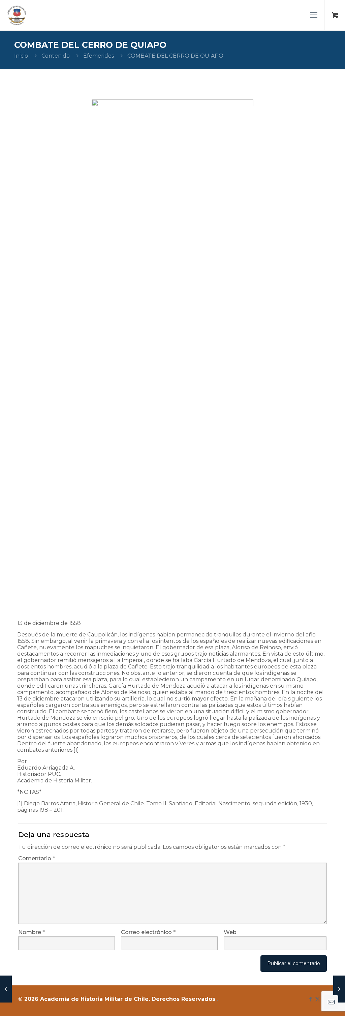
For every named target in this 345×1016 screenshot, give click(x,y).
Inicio (21, 56)
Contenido (55, 56)
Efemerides (98, 56)
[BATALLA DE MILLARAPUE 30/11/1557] (6, 989)
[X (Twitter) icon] (317, 999)
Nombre (31, 932)
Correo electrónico (148, 932)
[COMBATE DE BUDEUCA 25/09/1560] (339, 989)
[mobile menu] (313, 15)
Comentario (36, 858)
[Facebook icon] (310, 999)
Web (230, 932)
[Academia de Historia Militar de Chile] (17, 15)
